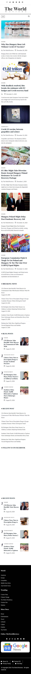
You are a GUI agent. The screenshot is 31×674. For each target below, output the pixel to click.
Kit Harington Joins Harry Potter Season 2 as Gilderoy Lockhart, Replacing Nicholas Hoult (13, 308)
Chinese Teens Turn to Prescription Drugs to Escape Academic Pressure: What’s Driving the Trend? (15, 300)
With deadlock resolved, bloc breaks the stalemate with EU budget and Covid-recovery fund (14, 88)
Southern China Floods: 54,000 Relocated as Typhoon (11, 548)
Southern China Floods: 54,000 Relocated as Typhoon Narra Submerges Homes (11, 394)
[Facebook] (7, 2)
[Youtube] (14, 2)
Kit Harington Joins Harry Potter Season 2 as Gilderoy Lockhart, (11, 376)
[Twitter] (11, 2)
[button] (28, 16)
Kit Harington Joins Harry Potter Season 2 (11, 534)
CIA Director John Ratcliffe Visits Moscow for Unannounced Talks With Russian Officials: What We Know (15, 290)
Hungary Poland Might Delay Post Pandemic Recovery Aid (13, 218)
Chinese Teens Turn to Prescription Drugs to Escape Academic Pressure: (11, 360)
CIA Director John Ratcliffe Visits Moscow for (11, 507)
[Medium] (17, 2)
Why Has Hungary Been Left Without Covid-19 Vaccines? (13, 45)
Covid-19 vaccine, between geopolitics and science (12, 130)
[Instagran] (23, 2)
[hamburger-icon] (3, 16)
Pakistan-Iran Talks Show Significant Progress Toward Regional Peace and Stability (13, 324)
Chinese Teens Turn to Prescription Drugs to (11, 521)
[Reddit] (20, 2)
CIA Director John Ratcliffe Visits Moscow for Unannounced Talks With (11, 343)
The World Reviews (8, 50)
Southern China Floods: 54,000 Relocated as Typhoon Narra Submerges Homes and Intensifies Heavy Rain (15, 316)
